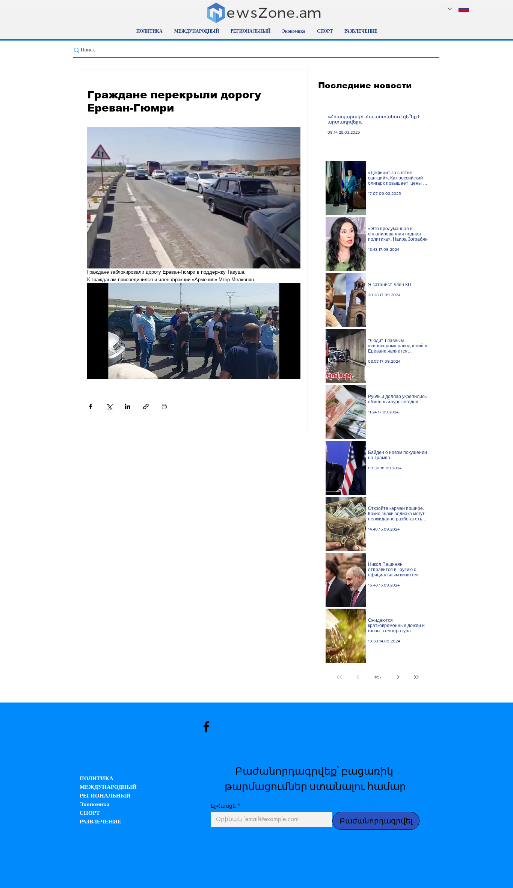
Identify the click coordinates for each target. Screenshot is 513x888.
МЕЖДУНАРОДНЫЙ (108, 787)
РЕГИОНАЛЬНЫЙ (105, 796)
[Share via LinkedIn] (127, 406)
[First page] (339, 677)
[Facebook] (206, 726)
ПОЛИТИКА (96, 778)
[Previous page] (357, 677)
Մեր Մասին (87, 851)
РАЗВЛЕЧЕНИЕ (100, 822)
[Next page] (398, 677)
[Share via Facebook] (90, 406)
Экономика (95, 804)
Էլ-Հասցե (225, 805)
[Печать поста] (164, 406)
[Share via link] (145, 406)
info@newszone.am (38, 810)
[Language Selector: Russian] (458, 8)
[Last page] (416, 677)
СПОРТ (90, 813)
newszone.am (29, 722)
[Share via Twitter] (109, 406)
